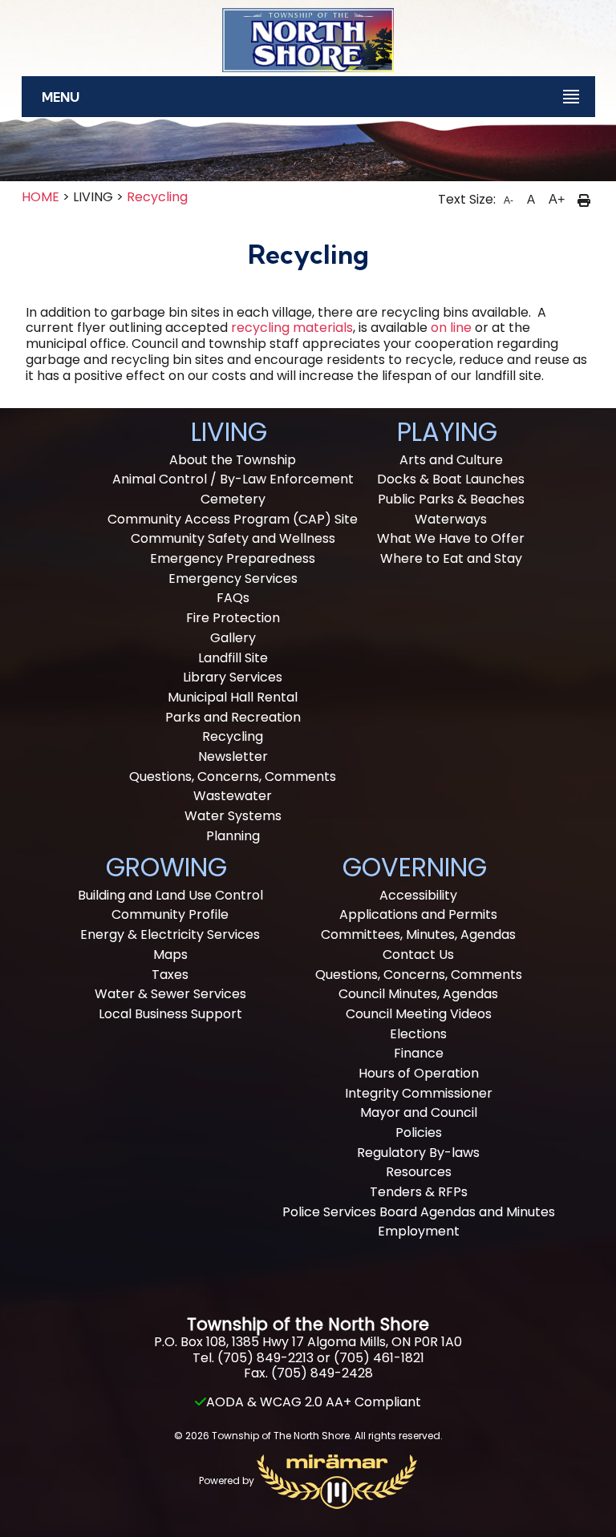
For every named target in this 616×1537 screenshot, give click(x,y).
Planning (233, 836)
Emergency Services (233, 578)
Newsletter (233, 756)
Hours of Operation (419, 1073)
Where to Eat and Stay (451, 558)
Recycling (157, 197)
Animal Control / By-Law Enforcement (233, 479)
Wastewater (232, 796)
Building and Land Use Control (170, 895)
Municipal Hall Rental (233, 697)
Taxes (170, 974)
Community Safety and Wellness (233, 538)
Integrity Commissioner (418, 1093)
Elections (418, 1034)
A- (508, 200)
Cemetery (233, 499)
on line (451, 327)
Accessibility (418, 895)
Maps (170, 954)
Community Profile (170, 914)
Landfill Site (233, 658)
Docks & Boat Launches (451, 479)
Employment (419, 1231)
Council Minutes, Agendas (418, 994)
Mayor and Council (418, 1112)
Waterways (451, 519)
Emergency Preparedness (232, 558)
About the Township (232, 460)
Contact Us (418, 954)
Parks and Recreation (233, 717)
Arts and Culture (451, 460)
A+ (557, 199)
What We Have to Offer (451, 538)
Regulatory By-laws (418, 1152)
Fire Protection (233, 618)
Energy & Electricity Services (170, 934)
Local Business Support (170, 1014)
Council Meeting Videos (419, 1014)
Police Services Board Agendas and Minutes (418, 1212)
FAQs (233, 598)
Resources (419, 1172)
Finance (419, 1053)
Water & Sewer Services (170, 994)
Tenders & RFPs (419, 1192)
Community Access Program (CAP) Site (232, 519)
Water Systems (233, 816)
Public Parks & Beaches (451, 499)
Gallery (233, 638)
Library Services (232, 677)
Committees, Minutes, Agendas (418, 934)
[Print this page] (584, 199)
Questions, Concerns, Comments (232, 776)
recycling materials (292, 327)
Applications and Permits (418, 914)
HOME (40, 197)
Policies (418, 1132)
